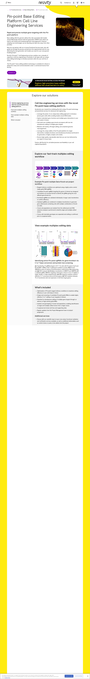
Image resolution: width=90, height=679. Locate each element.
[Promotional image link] (45, 85)
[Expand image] (37, 177)
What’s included (15, 120)
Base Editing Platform (30, 10)
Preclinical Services (16, 10)
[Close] (87, 676)
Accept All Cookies (69, 676)
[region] (45, 676)
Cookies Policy (7, 677)
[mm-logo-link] (45, 3)
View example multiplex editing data (20, 115)
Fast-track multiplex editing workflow (20, 110)
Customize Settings (78, 676)
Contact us (67, 2)
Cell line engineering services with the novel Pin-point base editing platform (19, 104)
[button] (73, 3)
